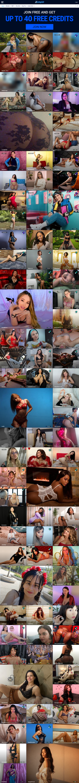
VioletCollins (4, 110)
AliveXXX (56, 623)
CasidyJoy (4, 623)
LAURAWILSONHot (6, 268)
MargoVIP (56, 327)
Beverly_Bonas (31, 110)
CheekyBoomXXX (58, 702)
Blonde (7, 6)
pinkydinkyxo (57, 307)
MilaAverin (30, 268)
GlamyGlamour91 (58, 386)
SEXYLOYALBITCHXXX (59, 643)
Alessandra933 (5, 446)
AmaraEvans (57, 268)
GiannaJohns (4, 288)
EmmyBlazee (4, 327)
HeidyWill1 (30, 525)
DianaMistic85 (5, 367)
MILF (13, 6)
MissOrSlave (57, 70)
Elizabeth (4, 386)
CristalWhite (4, 604)
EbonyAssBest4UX (58, 663)
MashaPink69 (4, 702)
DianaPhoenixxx (31, 742)
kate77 (29, 347)
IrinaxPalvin (30, 623)
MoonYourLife (57, 446)
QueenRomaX (31, 722)
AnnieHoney (57, 288)
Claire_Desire (31, 544)
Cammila (56, 248)
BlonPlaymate (31, 169)
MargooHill (30, 90)
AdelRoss (56, 544)
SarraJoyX (4, 228)
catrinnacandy (57, 426)
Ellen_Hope (30, 663)
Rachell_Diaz (4, 209)
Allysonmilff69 (5, 742)
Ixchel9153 (56, 110)
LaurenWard (30, 228)
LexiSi (3, 426)
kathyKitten (4, 169)
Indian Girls (30, 6)
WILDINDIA (4, 781)
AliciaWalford (31, 288)
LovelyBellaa (4, 149)
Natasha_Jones (5, 70)
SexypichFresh (31, 781)
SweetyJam (4, 762)
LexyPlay (30, 446)
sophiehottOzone (58, 465)
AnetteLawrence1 (58, 90)
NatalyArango (4, 90)
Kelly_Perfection (58, 604)
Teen (3, 6)
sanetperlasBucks (6, 189)
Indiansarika (4, 663)
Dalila (3, 465)
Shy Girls (18, 6)
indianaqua (56, 722)
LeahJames (57, 51)
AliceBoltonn (4, 643)
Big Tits (24, 6)
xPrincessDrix (57, 564)
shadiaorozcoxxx (5, 564)
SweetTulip (30, 465)
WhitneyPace (57, 525)
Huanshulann (4, 505)
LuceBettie (30, 643)
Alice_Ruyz (56, 169)
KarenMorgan (5, 51)
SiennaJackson (57, 149)
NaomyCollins (31, 70)
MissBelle (56, 189)
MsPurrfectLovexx (58, 584)
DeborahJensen (5, 722)
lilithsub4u (56, 683)
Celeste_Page (31, 367)
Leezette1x (57, 347)
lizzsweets (4, 525)
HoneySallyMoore (58, 406)
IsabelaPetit (4, 485)
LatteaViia (4, 544)
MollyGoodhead (57, 130)
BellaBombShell (31, 248)
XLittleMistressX (31, 386)
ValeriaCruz (30, 564)
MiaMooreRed (31, 51)
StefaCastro (30, 189)
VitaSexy (56, 742)
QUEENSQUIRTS (58, 367)
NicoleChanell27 (31, 505)
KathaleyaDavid (5, 347)
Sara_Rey (4, 248)
